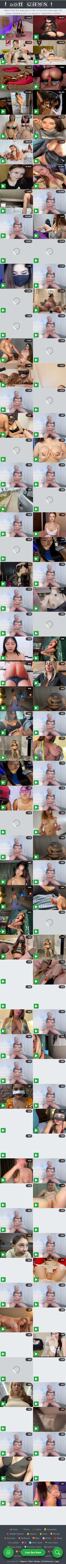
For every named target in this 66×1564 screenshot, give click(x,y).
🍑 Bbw (36, 1538)
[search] (57, 1552)
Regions (23, 1561)
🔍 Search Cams (49, 1556)
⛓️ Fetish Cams (51, 1547)
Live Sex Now (33, 1552)
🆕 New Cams (35, 1542)
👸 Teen (43, 1534)
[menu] (8, 1552)
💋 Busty (58, 1538)
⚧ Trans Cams (14, 1547)
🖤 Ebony (25, 1529)
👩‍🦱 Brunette (9, 1538)
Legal (57, 1561)
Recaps (37, 1561)
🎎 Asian (14, 1529)
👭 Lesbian (13, 1542)
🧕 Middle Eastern (15, 1534)
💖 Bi (23, 1542)
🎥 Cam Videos (17, 1556)
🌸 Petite (46, 1538)
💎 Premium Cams (32, 1547)
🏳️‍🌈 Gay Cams (51, 1542)
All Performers (47, 1561)
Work (31, 1561)
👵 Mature (32, 1534)
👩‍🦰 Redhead (24, 1538)
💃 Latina (36, 1529)
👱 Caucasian (50, 1529)
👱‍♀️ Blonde (55, 1534)
